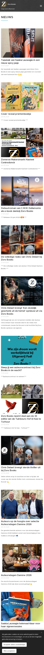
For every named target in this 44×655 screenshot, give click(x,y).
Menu (41, 6)
